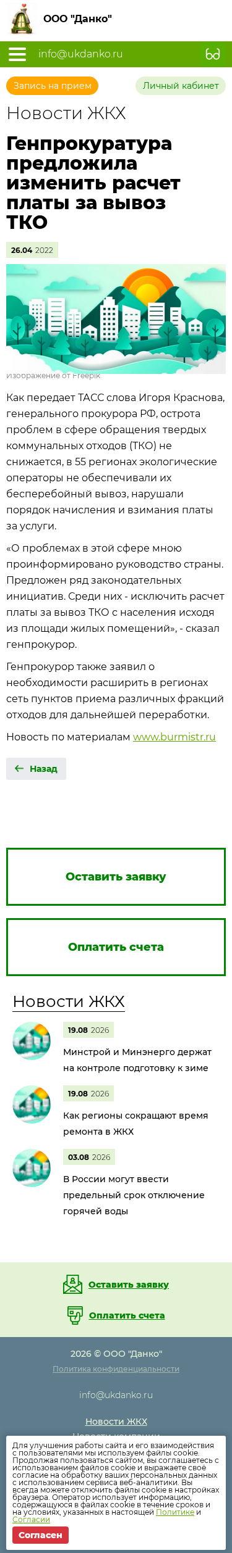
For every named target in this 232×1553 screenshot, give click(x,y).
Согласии (31, 1519)
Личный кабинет (181, 85)
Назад (44, 768)
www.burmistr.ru (174, 737)
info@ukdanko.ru (80, 54)
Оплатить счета (127, 1315)
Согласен (40, 1535)
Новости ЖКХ (68, 1001)
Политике (175, 1512)
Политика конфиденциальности (116, 1368)
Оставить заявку (128, 1284)
